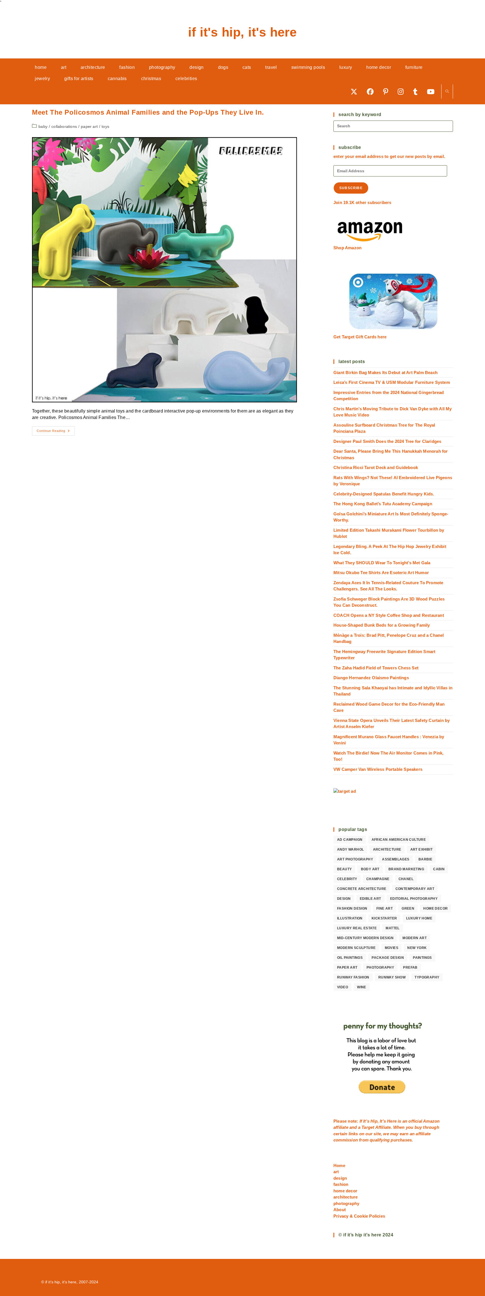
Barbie (425, 859)
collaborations (64, 126)
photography (380, 967)
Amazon (431, 1121)
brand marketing (406, 869)
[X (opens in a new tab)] (356, 91)
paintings (422, 958)
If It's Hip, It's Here (242, 32)
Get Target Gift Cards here (359, 336)
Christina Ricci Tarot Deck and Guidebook (375, 467)
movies (391, 948)
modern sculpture (356, 948)
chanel (406, 879)
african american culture (399, 840)
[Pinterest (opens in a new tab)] (387, 91)
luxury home (419, 918)
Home (339, 1165)
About (339, 1209)
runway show (392, 977)
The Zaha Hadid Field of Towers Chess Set (375, 667)
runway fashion (353, 977)
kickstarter (384, 918)
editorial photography (414, 899)
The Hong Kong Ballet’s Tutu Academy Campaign (382, 503)
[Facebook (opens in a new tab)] (372, 91)
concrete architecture (361, 889)
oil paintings (350, 958)
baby (42, 126)
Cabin (439, 869)
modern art (414, 938)
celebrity (347, 879)
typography (427, 977)
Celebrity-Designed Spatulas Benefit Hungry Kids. (383, 493)
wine (361, 987)
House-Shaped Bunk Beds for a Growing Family (381, 625)
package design (388, 958)
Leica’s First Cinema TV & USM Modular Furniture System (391, 382)
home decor (435, 908)
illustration (350, 918)
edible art (370, 899)
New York (417, 948)
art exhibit (421, 849)
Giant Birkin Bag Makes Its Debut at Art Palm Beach (385, 372)
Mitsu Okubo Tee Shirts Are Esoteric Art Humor (381, 572)
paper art (89, 126)
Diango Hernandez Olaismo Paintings (371, 677)
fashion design (352, 908)
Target (368, 1127)
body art (370, 869)
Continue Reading (56, 432)
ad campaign (349, 840)
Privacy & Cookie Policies (359, 1216)
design (344, 899)
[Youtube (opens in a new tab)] (432, 91)
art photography (355, 859)
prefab (410, 967)
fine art (384, 908)
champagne (378, 879)
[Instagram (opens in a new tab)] (403, 91)
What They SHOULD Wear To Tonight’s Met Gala (382, 562)
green (408, 908)
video (342, 987)
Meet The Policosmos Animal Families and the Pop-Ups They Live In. (148, 112)
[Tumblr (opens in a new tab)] (417, 91)
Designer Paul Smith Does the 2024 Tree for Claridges (387, 441)
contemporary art (414, 889)
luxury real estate (357, 928)
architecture (387, 849)
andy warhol (350, 849)
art (336, 1171)
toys (105, 126)
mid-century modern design (365, 938)
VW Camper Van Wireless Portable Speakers (377, 769)
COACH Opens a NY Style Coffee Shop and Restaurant (388, 615)
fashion (340, 1184)
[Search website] (447, 91)
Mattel (392, 928)
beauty (344, 869)
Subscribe (351, 188)
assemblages (395, 859)
